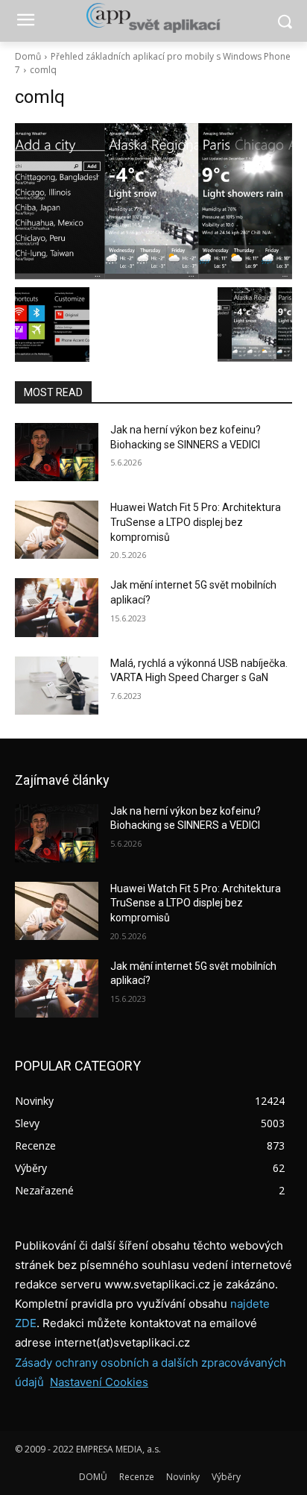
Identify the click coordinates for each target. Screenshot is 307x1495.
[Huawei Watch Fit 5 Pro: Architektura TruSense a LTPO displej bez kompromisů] (56, 530)
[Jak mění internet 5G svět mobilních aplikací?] (56, 607)
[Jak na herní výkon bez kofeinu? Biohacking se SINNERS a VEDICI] (56, 452)
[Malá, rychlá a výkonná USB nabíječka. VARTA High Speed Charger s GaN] (56, 685)
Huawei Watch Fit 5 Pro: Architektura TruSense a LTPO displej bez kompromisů (195, 521)
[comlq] (153, 201)
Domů (28, 56)
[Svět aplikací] (153, 18)
